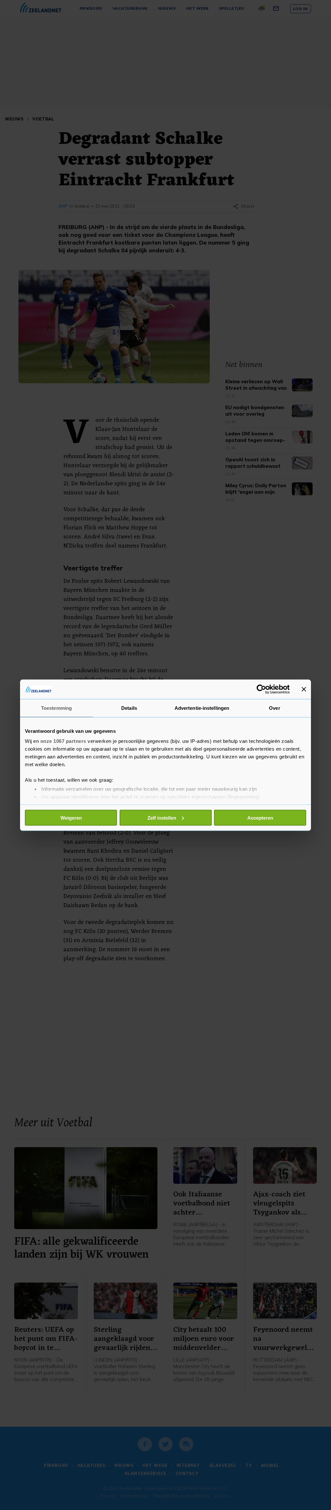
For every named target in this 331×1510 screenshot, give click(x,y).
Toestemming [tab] (56, 707)
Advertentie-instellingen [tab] (202, 707)
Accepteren (260, 817)
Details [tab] (129, 707)
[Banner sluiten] (304, 689)
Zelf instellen (161, 817)
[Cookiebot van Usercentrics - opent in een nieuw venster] (261, 689)
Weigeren (71, 817)
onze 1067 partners (63, 741)
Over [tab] (274, 707)
